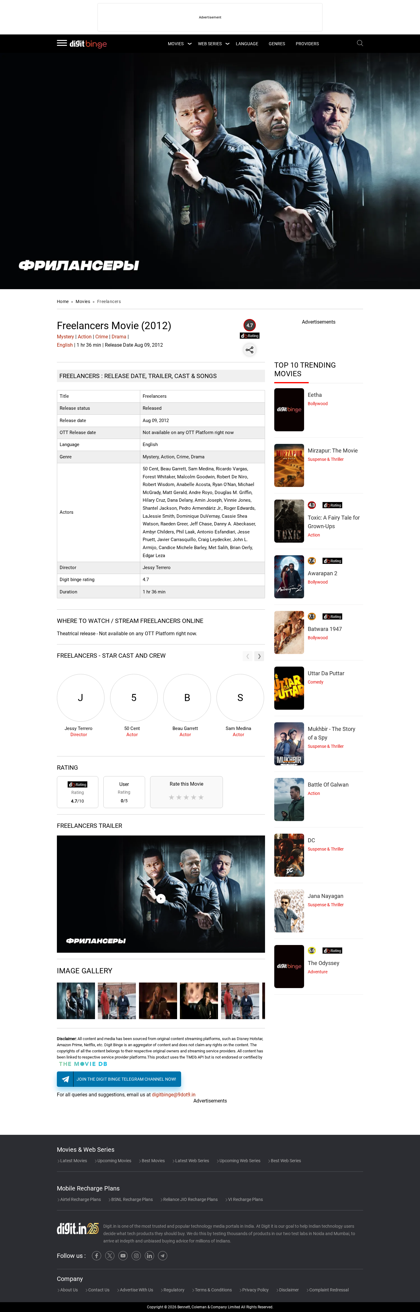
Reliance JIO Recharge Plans (190, 1199)
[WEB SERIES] (227, 43)
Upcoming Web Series (239, 1160)
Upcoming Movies (114, 1160)
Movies (83, 301)
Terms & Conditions (213, 1289)
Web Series (210, 43)
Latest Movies (73, 1160)
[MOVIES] (189, 43)
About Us (68, 1289)
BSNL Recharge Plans (131, 1199)
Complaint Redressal (328, 1289)
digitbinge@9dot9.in (174, 1095)
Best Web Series (285, 1160)
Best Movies (153, 1160)
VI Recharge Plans (245, 1199)
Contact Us (98, 1289)
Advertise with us (136, 1289)
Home (63, 301)
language (247, 43)
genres (277, 43)
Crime (101, 337)
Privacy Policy (255, 1289)
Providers (307, 43)
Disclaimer (288, 1289)
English (65, 345)
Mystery (65, 337)
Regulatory (173, 1289)
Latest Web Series (191, 1160)
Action (85, 337)
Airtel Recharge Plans (80, 1199)
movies (176, 43)
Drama (119, 337)
